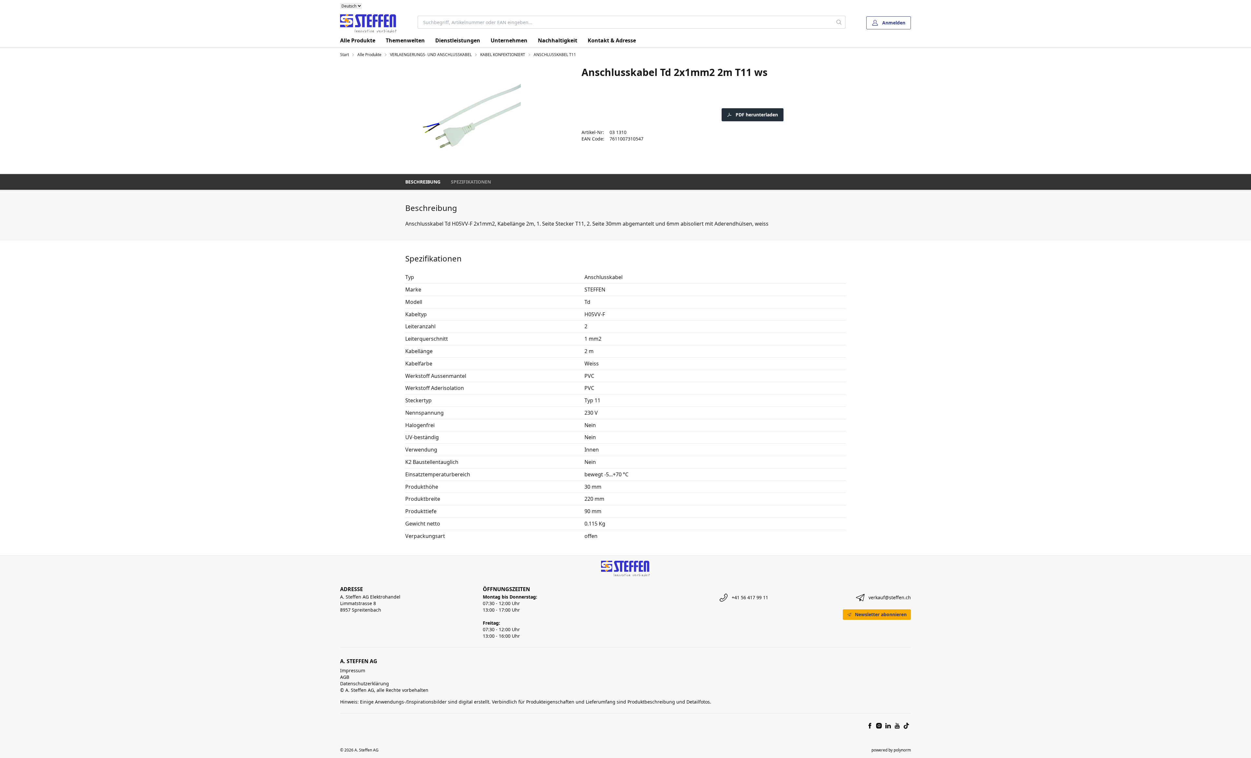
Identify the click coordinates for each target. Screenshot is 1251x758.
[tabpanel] (471, 116)
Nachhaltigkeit (557, 40)
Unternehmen (509, 40)
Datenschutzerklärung (364, 683)
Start (344, 54)
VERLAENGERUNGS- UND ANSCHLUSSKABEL (431, 54)
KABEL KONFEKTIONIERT (502, 54)
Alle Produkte (357, 40)
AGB (344, 677)
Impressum (352, 670)
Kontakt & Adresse (612, 40)
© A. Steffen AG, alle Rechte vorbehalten (384, 690)
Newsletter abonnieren (881, 614)
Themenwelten (405, 40)
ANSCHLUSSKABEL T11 (555, 54)
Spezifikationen (471, 182)
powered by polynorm (891, 750)
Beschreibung (422, 182)
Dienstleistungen (457, 40)
